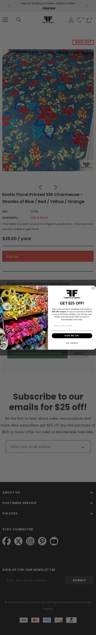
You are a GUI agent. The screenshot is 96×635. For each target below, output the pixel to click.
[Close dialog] (93, 288)
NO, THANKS (72, 343)
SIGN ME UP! (72, 335)
